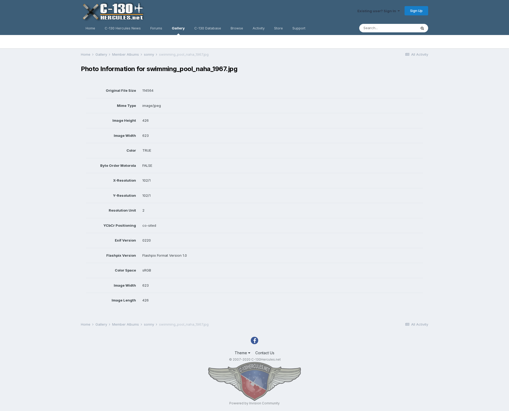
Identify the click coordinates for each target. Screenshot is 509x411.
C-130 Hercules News (123, 28)
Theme (241, 353)
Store (278, 28)
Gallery (178, 28)
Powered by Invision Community (254, 403)
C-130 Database (207, 28)
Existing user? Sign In (377, 11)
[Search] (422, 28)
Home (90, 28)
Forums (156, 28)
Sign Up (416, 10)
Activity (259, 28)
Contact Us (264, 353)
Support (298, 28)
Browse (237, 28)
